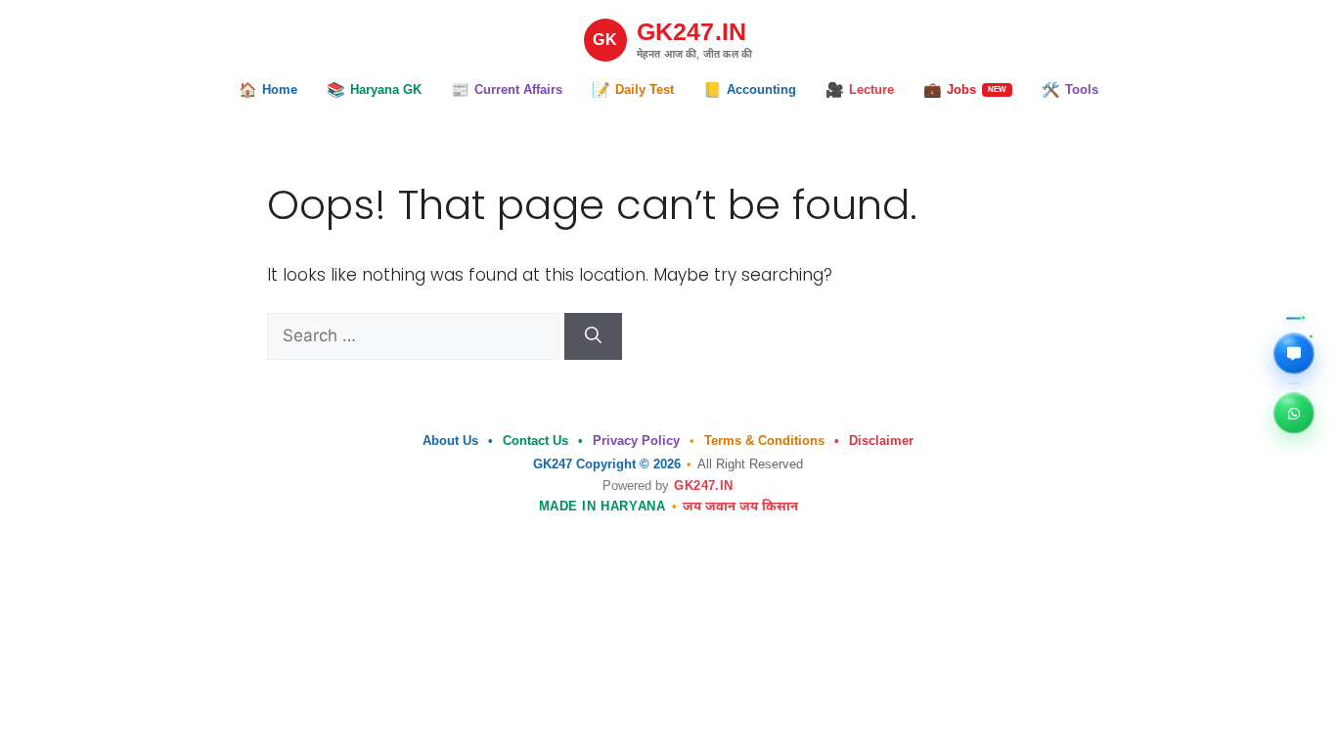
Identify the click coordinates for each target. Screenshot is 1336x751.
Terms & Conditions (764, 440)
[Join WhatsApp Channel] (1293, 412)
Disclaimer (881, 440)
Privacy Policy (636, 440)
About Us (450, 440)
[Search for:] (415, 335)
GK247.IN (703, 485)
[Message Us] (1293, 353)
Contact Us (535, 440)
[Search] (593, 336)
